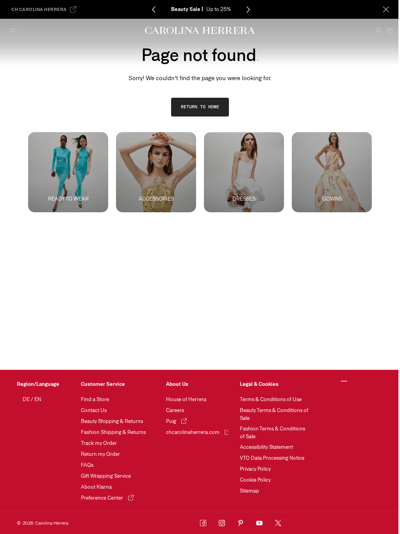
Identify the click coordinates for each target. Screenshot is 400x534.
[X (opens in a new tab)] (278, 523)
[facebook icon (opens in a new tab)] (203, 523)
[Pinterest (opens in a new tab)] (241, 523)
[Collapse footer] (344, 381)
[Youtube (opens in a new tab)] (259, 523)
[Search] (379, 30)
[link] (200, 107)
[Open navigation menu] (13, 30)
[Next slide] (248, 9)
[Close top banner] (386, 9)
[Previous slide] (154, 9)
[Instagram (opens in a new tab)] (222, 523)
